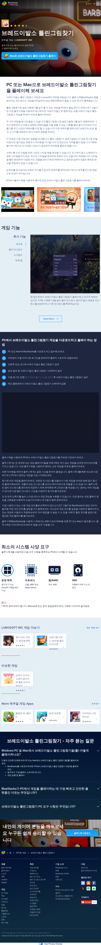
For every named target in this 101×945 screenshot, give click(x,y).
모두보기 (96, 704)
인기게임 (4, 893)
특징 (32, 864)
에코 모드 (33, 885)
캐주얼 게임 (7, 40)
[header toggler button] (98, 4)
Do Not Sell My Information (54, 936)
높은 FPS (33, 906)
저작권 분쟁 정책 (25, 936)
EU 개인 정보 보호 (38, 936)
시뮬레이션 (5, 914)
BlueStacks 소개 (61, 868)
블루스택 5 (5, 871)
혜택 (3, 877)
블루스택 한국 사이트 (89, 871)
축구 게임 (4, 923)
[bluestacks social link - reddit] (88, 883)
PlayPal (4, 882)
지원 (83, 864)
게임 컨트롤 (34, 868)
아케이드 (4, 902)
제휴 (57, 871)
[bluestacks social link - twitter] (83, 888)
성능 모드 (33, 897)
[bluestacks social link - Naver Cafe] (94, 888)
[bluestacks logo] (10, 3)
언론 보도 (59, 880)
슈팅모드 (33, 871)
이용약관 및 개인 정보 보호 (10, 936)
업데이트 (84, 868)
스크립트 (33, 903)
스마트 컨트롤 (35, 891)
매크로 (32, 882)
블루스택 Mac (6, 868)
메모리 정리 (34, 900)
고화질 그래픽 (35, 909)
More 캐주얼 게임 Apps (17, 703)
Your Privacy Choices (53, 944)
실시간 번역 (34, 888)
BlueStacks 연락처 (62, 874)
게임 (3, 889)
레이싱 (3, 908)
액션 (3, 896)
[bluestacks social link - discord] (83, 883)
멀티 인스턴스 (35, 877)
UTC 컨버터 (34, 915)
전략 (3, 920)
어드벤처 (4, 899)
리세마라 (33, 894)
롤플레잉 (4, 911)
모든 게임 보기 (93, 628)
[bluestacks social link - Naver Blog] (88, 888)
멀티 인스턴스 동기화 (38, 880)
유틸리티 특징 (35, 912)
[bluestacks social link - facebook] (94, 883)
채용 (57, 877)
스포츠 (3, 917)
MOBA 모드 (34, 874)
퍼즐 (3, 905)
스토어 (3, 874)
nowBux (4, 880)
